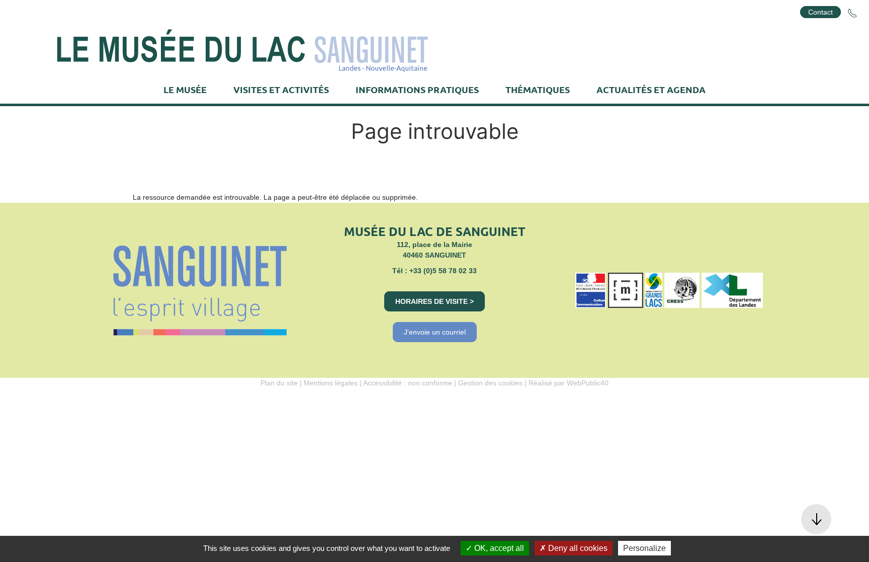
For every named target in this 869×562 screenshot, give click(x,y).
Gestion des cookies (490, 383)
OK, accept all (498, 548)
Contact (820, 12)
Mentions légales (331, 383)
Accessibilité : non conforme (407, 383)
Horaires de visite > (434, 301)
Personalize (644, 548)
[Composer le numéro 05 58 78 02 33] (852, 13)
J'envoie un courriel (435, 332)
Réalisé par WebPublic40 (569, 383)
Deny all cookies (576, 548)
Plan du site (279, 383)
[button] (816, 519)
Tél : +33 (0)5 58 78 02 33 (434, 271)
